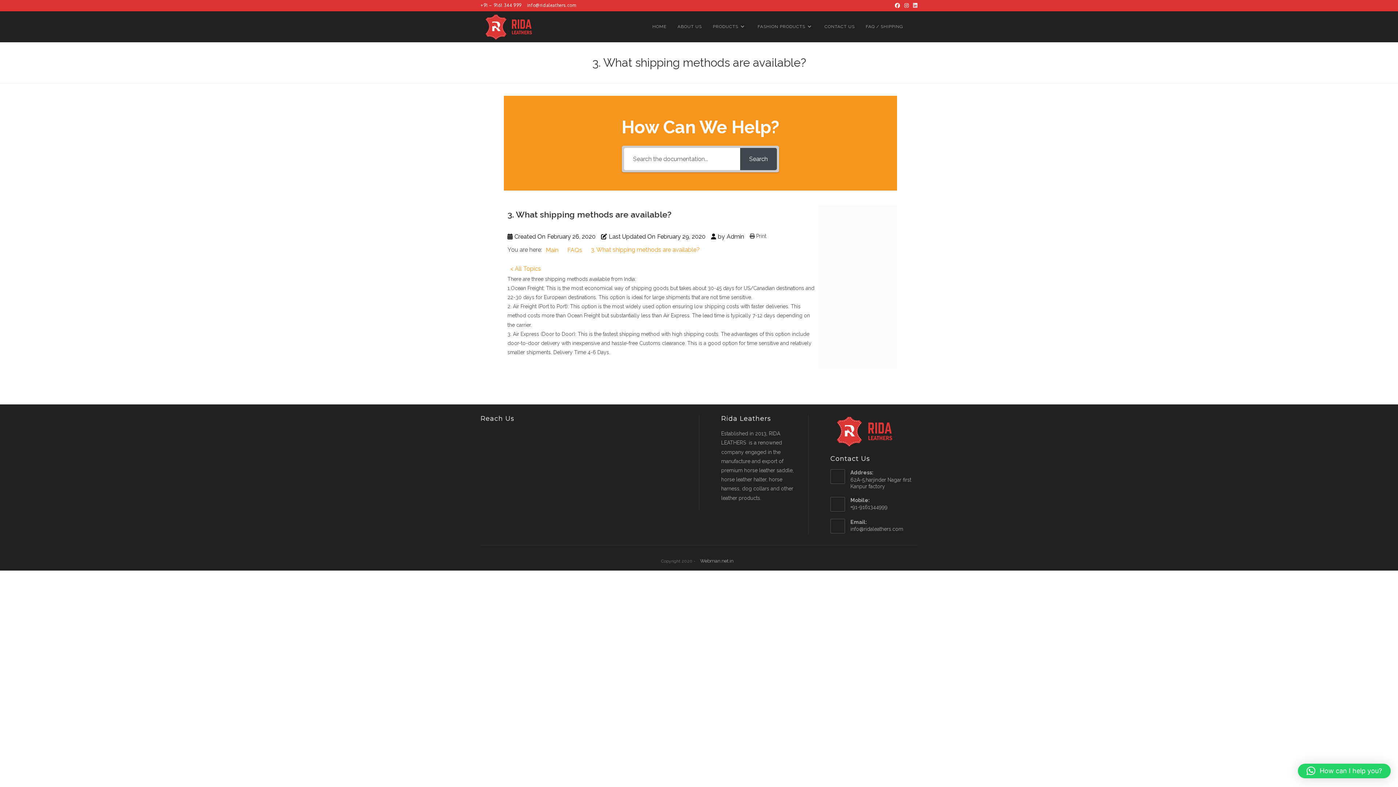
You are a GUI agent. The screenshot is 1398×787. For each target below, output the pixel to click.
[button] (1344, 771)
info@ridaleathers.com (551, 5)
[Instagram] (906, 5)
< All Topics (525, 268)
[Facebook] (897, 5)
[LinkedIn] (914, 5)
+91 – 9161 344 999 (501, 5)
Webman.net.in (717, 561)
